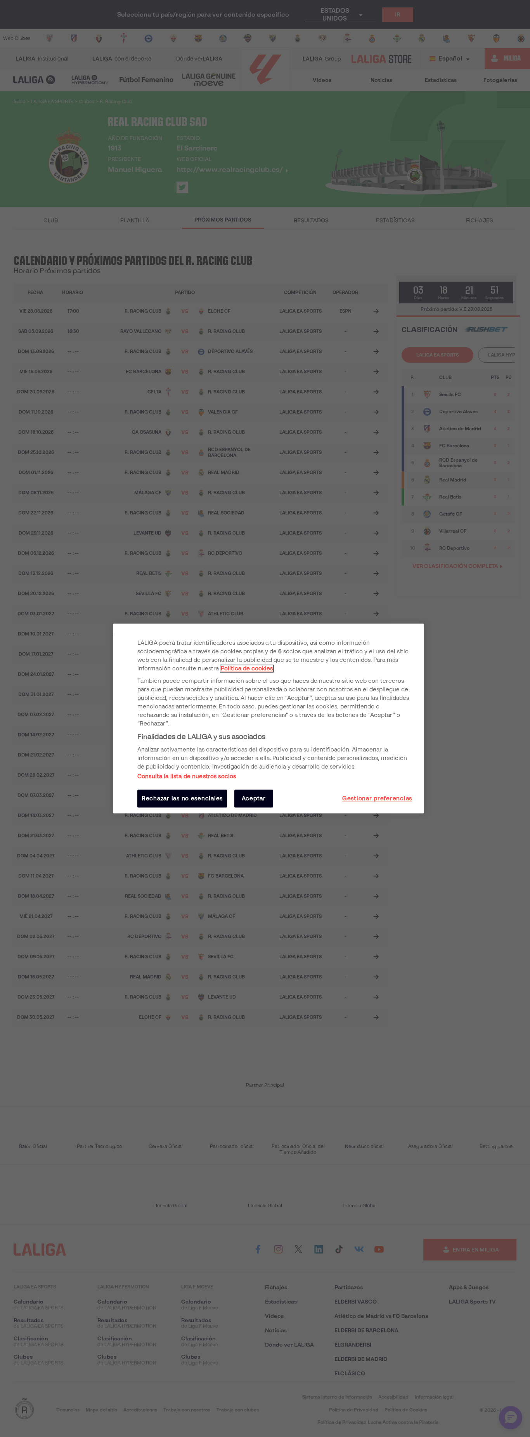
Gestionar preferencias (377, 798)
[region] (268, 718)
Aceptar (254, 798)
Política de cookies (247, 668)
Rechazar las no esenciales (182, 798)
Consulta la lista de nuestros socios (186, 776)
